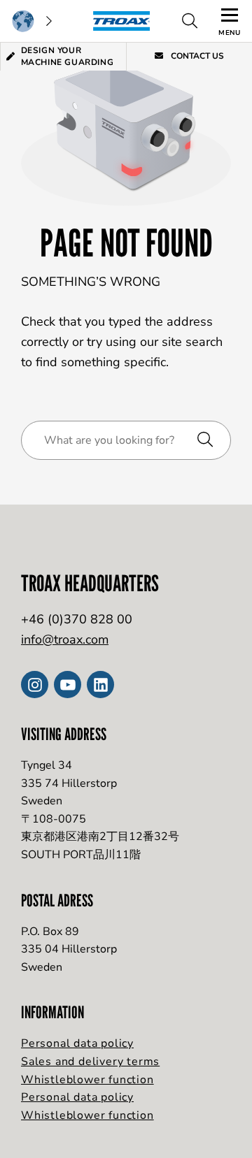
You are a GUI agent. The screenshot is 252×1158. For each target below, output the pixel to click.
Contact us (196, 55)
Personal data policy (77, 1043)
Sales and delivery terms (90, 1061)
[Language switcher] (31, 21)
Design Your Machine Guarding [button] (67, 56)
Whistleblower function (87, 1079)
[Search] (189, 20)
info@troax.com (64, 639)
